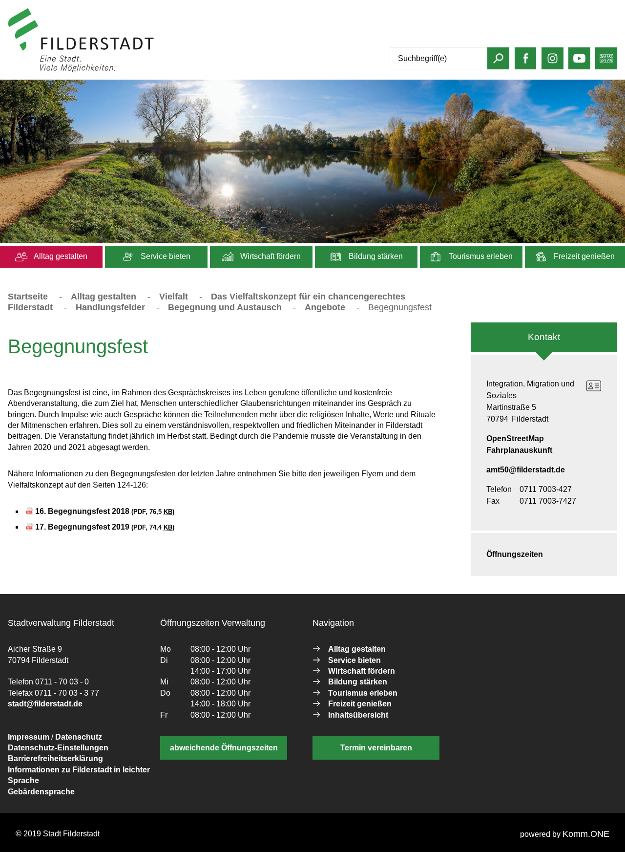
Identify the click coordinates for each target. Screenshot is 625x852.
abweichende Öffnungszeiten (224, 748)
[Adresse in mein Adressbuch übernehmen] (594, 386)
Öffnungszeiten (514, 554)
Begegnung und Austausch (225, 307)
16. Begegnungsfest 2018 (104, 511)
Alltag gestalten (59, 256)
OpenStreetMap (515, 438)
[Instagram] (552, 62)
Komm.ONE (585, 834)
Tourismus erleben (480, 256)
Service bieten (164, 256)
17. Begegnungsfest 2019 (104, 527)
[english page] (606, 62)
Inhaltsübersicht (358, 715)
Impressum (28, 737)
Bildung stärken (375, 256)
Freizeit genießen (583, 256)
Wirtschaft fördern (269, 256)
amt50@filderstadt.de (525, 470)
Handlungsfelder (110, 307)
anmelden (172, 70)
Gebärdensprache (41, 792)
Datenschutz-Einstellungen (58, 748)
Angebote (325, 307)
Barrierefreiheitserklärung (55, 758)
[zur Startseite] (81, 70)
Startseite (28, 296)
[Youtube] (579, 62)
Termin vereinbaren (376, 748)
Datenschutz (78, 737)
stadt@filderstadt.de (45, 704)
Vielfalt (173, 296)
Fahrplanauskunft (519, 450)
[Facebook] (525, 62)
